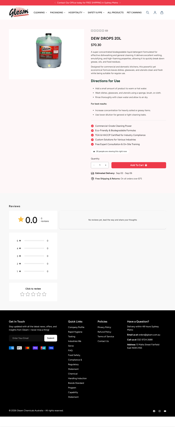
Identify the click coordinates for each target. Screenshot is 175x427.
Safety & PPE (95, 12)
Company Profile (76, 327)
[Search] (148, 12)
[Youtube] (165, 411)
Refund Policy (104, 332)
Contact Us (103, 341)
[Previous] (55, 2)
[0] (161, 12)
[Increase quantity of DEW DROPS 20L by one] (106, 165)
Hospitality (75, 12)
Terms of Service (106, 336)
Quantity (95, 158)
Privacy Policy (104, 327)
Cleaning (39, 12)
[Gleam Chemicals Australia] (19, 12)
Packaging (56, 12)
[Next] (120, 2)
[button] (33, 240)
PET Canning (134, 12)
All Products (116, 12)
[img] (97, 31)
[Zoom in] (82, 35)
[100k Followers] (159, 411)
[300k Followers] (154, 411)
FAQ (70, 350)
